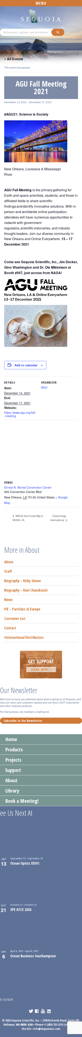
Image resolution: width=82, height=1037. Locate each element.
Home (11, 739)
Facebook (37, 1011)
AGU (44, 387)
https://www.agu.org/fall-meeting (19, 414)
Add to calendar (26, 365)
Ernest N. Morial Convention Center (28, 487)
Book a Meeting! (22, 800)
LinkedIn (49, 1011)
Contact (10, 627)
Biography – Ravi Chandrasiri (26, 590)
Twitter (31, 1011)
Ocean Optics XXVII (24, 863)
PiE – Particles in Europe (22, 609)
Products (14, 749)
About (8, 561)
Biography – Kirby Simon (22, 580)
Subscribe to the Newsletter (23, 720)
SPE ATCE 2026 (20, 909)
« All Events (13, 58)
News (8, 599)
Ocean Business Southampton (33, 955)
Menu (41, 3)
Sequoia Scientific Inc (41, 16)
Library (12, 790)
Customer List (14, 618)
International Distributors (24, 637)
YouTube (43, 1011)
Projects (13, 759)
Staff (8, 571)
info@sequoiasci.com (46, 1029)
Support (13, 769)
